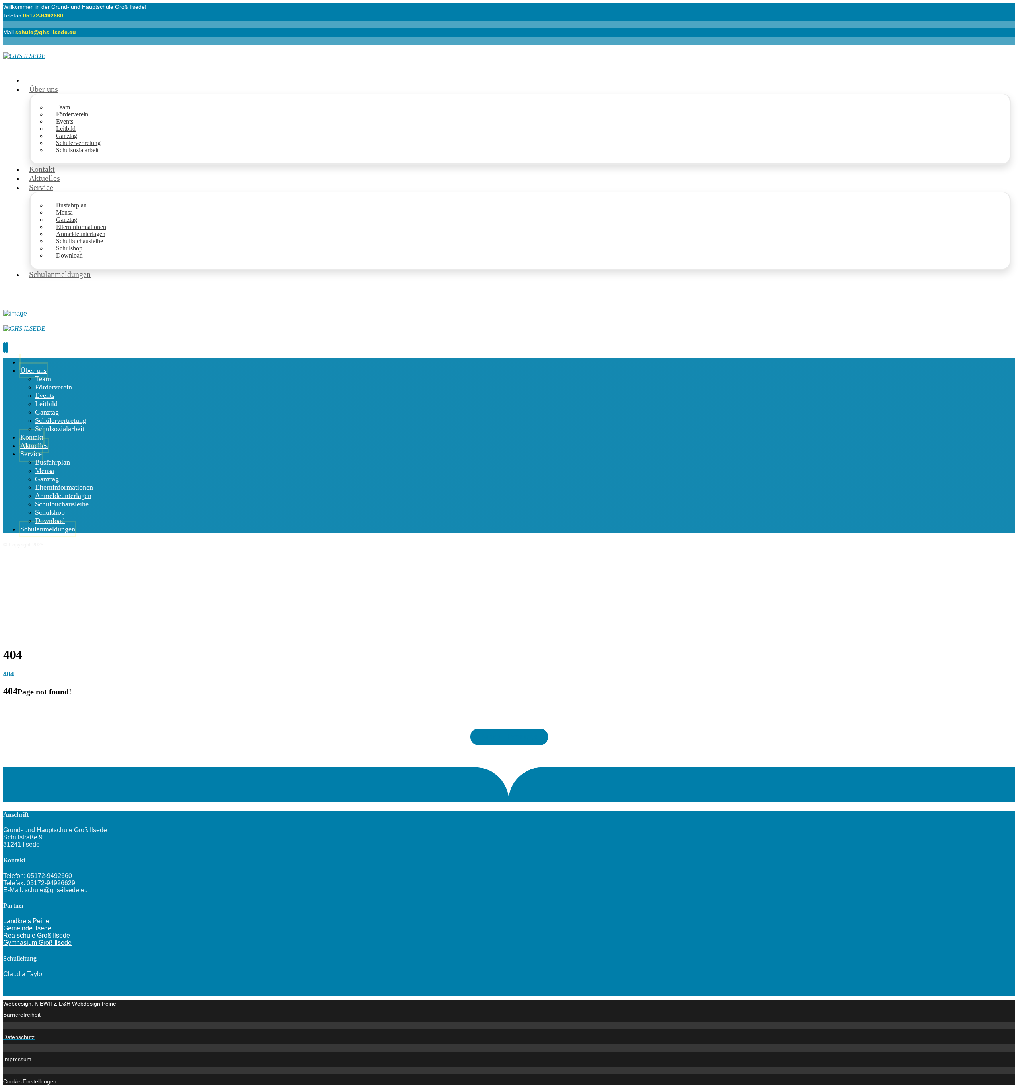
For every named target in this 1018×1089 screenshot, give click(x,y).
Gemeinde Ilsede (27, 928)
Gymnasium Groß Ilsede (37, 942)
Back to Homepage (509, 736)
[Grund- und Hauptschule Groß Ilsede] (24, 55)
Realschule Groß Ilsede (36, 935)
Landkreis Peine (26, 921)
